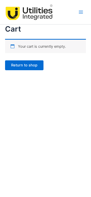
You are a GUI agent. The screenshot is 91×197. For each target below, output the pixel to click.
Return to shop (24, 65)
